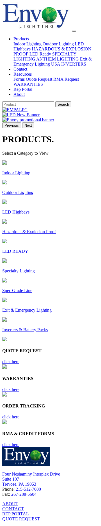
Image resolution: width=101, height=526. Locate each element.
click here (10, 361)
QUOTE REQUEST (21, 518)
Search (63, 104)
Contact (20, 69)
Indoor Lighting (27, 43)
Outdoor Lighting (58, 43)
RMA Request (66, 79)
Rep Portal (22, 89)
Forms (19, 79)
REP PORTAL (15, 513)
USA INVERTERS (68, 64)
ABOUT (10, 503)
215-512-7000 (28, 489)
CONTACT (13, 508)
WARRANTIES (28, 84)
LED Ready (40, 54)
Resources (22, 74)
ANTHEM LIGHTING (57, 59)
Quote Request (39, 79)
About (19, 94)
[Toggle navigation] (74, 31)
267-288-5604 (23, 494)
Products (21, 38)
